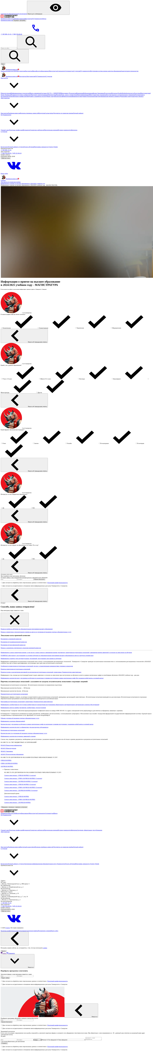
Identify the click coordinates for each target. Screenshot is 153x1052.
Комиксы (8, 95)
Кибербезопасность (128, 93)
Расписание (4, 147)
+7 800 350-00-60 (17, 34)
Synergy (7, 928)
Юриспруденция (6, 93)
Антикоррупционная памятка (29, 931)
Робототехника (67, 96)
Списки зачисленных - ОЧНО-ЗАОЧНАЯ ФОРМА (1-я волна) (23, 778)
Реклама (58, 95)
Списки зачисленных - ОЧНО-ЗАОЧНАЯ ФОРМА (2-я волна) (23, 787)
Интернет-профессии (19, 96)
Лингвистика (52, 95)
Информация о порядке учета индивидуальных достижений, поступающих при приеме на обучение (31, 658)
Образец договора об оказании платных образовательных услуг (20, 718)
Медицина (114, 93)
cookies (45, 948)
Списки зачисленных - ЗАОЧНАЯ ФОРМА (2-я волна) (21, 790)
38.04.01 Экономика (7, 751)
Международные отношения (97, 95)
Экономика (100, 93)
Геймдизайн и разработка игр (35, 96)
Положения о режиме (44, 931)
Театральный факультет (94, 96)
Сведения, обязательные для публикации (89, 830)
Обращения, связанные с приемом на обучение (14, 807)
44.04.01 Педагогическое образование (12, 754)
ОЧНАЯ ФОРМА (6, 760)
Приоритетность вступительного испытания (14, 694)
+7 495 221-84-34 (16, 153)
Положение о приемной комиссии (11, 639)
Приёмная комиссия (14, 113)
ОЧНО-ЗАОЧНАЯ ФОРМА (9, 763)
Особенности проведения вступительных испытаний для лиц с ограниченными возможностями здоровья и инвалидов (37, 666)
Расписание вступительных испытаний (13, 730)
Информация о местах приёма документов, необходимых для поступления (23, 707)
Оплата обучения (29, 147)
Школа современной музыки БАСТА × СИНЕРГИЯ (45, 93)
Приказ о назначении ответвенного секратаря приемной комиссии (21, 648)
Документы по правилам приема (63, 113)
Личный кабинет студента (16, 147)
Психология (72, 93)
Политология (59, 96)
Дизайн (119, 93)
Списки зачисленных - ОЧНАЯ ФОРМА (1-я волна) (20, 775)
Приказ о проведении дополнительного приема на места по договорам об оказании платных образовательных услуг (36, 632)
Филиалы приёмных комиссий (44, 847)
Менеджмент (65, 93)
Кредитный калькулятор (46, 113)
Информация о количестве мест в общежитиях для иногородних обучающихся (24, 727)
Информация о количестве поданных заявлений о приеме (18, 736)
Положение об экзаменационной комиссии (14, 642)
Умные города (50, 96)
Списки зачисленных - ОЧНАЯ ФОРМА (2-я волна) (20, 784)
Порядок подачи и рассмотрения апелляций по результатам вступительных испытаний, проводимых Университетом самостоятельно (41, 672)
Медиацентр (26, 130)
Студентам (49, 76)
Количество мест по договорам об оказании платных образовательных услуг (24, 733)
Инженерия (79, 93)
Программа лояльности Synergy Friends (46, 147)
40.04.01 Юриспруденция (8, 748)
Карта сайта (4, 173)
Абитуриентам (30, 76)
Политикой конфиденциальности (57, 582)
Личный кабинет (78, 113)
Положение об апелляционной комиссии (13, 645)
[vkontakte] (14, 172)
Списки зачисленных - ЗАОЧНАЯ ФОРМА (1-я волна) (21, 781)
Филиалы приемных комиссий (29, 113)
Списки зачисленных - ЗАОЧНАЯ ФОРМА (17, 802)
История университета (64, 130)
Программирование (83, 95)
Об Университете (40, 76)
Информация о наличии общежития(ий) (13, 721)
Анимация (45, 95)
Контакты (74, 130)
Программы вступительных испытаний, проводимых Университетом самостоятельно (27, 701)
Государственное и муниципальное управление (120, 95)
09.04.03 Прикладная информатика (11, 745)
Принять (3, 951)
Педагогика (107, 93)
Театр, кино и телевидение (69, 95)
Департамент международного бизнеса (131, 96)
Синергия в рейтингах (37, 130)
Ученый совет (5, 130)
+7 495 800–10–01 (6, 34)
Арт (45, 96)
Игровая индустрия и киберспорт (21, 95)
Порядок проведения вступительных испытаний (15, 669)
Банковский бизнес (107, 96)
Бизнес (95, 93)
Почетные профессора (16, 130)
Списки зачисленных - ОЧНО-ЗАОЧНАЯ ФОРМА (19, 799)
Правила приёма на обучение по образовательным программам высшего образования (27, 629)
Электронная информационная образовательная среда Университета (44, 864)
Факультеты (22, 76)
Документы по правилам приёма (63, 847)
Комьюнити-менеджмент (79, 96)
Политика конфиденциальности (10, 931)
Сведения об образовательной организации (14, 14)
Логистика (137, 93)
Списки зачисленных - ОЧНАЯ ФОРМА (16, 796)
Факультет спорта (36, 95)
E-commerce (116, 96)
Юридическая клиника (51, 130)
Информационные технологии (20, 93)
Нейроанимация (88, 93)
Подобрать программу (19, 20)
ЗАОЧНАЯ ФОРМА (7, 766)
